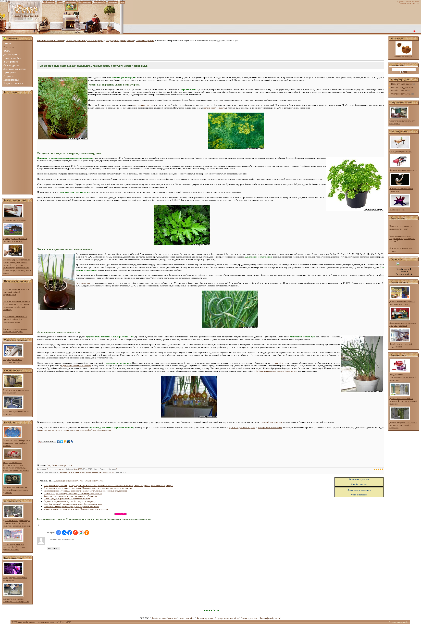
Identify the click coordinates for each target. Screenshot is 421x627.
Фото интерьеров (205, 618)
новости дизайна (99, 2)
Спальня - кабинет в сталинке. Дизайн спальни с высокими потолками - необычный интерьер (16, 305)
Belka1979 (78, 469)
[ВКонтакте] (58, 442)
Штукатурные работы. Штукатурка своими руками (16, 600)
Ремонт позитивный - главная (50, 40)
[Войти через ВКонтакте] (64, 532)
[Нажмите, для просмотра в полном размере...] (236, 149)
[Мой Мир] (68, 442)
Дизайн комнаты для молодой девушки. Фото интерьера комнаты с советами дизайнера (17, 523)
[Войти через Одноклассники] (86, 532)
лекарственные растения (96, 472)
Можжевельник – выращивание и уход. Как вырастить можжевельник (76, 509)
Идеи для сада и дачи (401, 84)
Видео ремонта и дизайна (227, 618)
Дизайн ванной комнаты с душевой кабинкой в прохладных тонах (15, 319)
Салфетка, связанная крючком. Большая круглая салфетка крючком (17, 443)
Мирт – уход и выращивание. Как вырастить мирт (67, 498)
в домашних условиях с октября (76, 365)
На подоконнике (83, 283)
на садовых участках (144, 105)
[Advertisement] (17, 144)
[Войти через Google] (81, 532)
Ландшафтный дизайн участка (120, 40)
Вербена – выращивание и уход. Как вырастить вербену (70, 501)
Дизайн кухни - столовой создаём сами (400, 345)
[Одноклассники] (65, 442)
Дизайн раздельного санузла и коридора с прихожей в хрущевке (403, 425)
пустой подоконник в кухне (242, 427)
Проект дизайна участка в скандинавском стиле (15, 239)
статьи (60, 2)
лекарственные (53, 430)
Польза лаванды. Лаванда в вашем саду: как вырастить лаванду (73, 493)
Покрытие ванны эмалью (14, 220)
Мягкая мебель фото (403, 56)
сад (109, 472)
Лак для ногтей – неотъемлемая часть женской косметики (402, 377)
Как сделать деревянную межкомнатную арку (400, 227)
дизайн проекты (48, 2)
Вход (122, 2)
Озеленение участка (145, 40)
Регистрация (113, 2)
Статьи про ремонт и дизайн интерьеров (84, 40)
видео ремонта (70, 2)
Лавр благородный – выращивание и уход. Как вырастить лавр (73, 504)
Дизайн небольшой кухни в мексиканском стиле (402, 303)
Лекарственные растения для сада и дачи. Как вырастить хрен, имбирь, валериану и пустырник (88, 488)
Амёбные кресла (397, 210)
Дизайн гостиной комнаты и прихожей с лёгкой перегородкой (16, 292)
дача (77, 472)
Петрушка (63, 472)
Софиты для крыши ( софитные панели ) (12, 360)
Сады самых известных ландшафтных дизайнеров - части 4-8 (402, 238)
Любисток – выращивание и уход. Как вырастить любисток (71, 506)
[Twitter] (61, 442)
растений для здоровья (271, 422)
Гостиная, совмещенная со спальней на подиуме (15, 330)
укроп (82, 472)
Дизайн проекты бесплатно (164, 618)
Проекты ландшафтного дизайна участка (402, 88)
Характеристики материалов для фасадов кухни (402, 324)
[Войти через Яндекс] (75, 532)
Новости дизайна (187, 618)
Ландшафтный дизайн (269, 618)
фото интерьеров (85, 2)
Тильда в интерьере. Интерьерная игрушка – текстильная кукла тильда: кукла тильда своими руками (16, 466)
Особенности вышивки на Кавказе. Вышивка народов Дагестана (15, 490)
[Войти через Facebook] (69, 532)
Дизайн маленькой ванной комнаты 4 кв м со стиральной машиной (403, 401)
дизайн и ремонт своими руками (36, 622)
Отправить (53, 548)
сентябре (279, 363)
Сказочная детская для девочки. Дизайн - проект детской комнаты (14, 547)
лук (112, 472)
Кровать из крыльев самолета (403, 170)
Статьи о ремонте (249, 618)
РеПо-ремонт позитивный (270, 427)
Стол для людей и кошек (400, 151)
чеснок (71, 472)
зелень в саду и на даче (214, 108)
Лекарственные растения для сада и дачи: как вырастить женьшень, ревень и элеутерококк (85, 491)
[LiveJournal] (72, 442)
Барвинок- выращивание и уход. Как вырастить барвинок (70, 496)
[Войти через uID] (58, 532)
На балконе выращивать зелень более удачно (276, 371)
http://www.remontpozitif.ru (60, 465)
